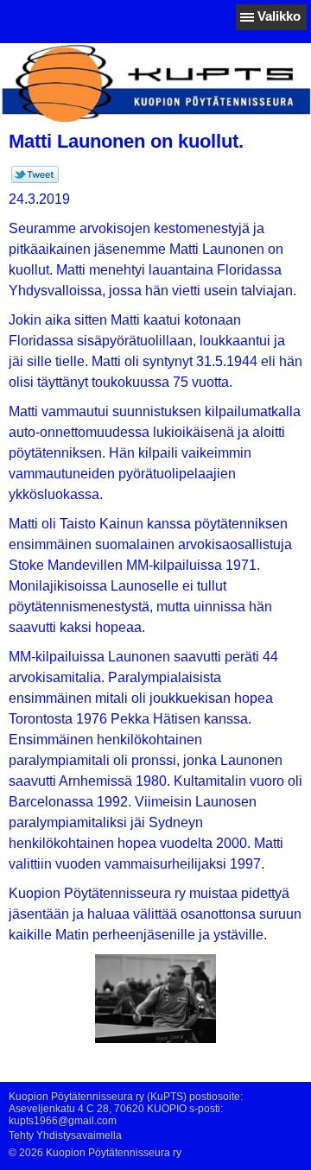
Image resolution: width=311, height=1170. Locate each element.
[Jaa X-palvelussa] (35, 180)
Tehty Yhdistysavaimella (65, 1135)
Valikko (279, 16)
